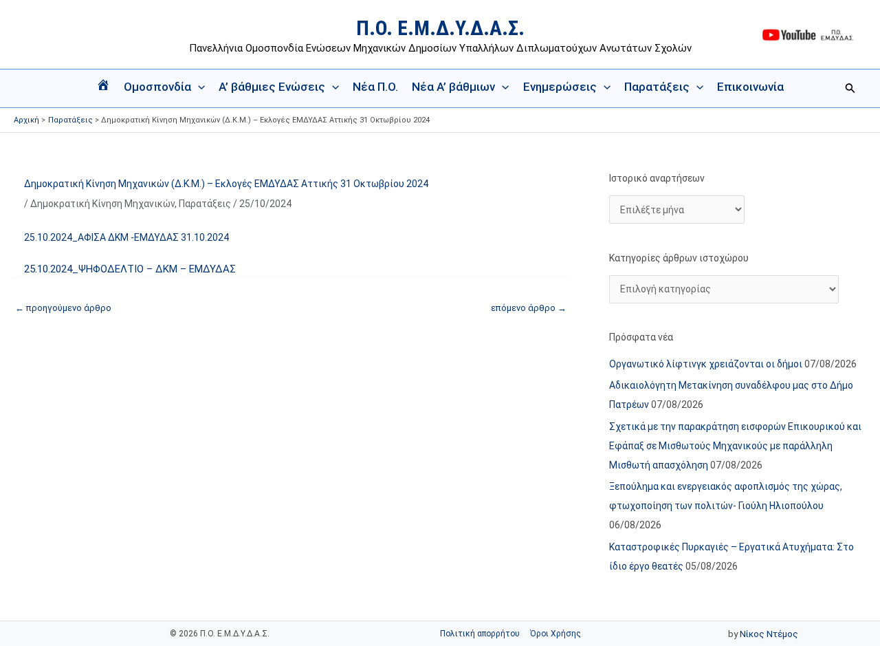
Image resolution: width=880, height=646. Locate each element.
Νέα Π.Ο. (375, 87)
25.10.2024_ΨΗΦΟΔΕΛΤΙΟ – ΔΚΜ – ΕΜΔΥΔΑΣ (130, 269)
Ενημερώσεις (560, 87)
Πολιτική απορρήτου (480, 633)
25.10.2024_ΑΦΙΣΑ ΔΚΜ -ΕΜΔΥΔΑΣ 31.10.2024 (126, 237)
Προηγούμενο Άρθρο (63, 308)
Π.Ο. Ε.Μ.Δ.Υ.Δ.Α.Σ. (440, 28)
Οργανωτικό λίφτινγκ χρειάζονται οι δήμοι (705, 363)
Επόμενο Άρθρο (528, 308)
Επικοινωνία (750, 87)
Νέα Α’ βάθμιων (453, 87)
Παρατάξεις (657, 87)
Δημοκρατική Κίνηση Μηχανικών (102, 203)
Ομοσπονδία (157, 87)
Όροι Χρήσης (555, 633)
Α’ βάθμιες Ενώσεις (272, 87)
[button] (198, 86)
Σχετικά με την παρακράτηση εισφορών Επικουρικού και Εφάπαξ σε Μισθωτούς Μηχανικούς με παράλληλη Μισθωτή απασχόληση (735, 446)
